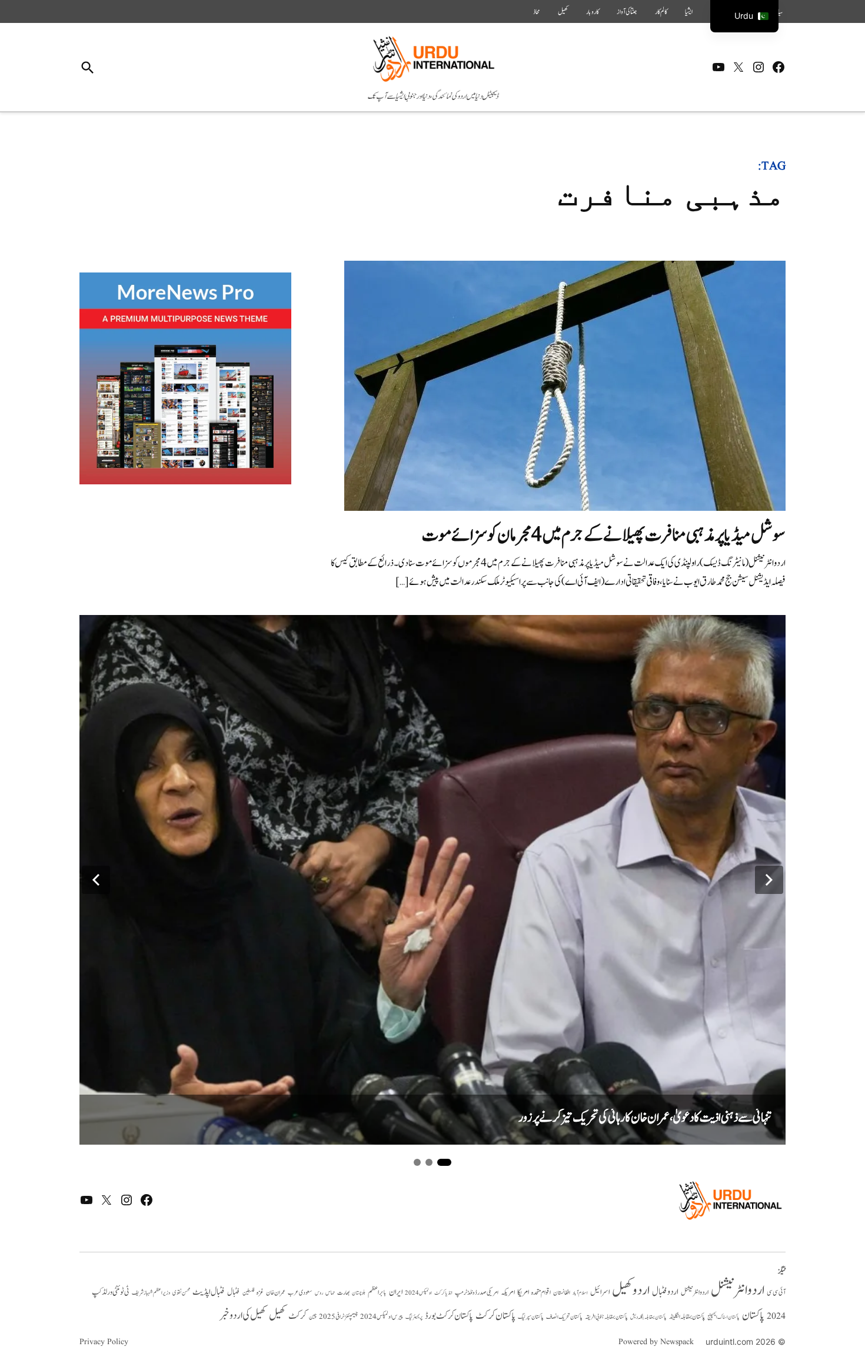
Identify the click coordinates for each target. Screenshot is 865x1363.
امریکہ (508, 1292)
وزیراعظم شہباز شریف (151, 1293)
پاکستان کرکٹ (495, 1316)
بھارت (343, 1292)
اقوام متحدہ (541, 1292)
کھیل (563, 12)
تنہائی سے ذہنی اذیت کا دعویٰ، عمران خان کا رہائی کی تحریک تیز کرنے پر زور (644, 1118)
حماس (330, 1293)
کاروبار (592, 12)
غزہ (260, 1292)
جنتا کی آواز (627, 12)
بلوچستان (358, 1293)
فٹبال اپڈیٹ (208, 1291)
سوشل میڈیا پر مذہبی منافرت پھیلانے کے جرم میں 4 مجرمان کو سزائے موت (604, 535)
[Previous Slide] (96, 880)
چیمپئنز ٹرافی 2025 (338, 1317)
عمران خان (275, 1292)
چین (313, 1317)
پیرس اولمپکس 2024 (381, 1316)
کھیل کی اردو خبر (243, 1315)
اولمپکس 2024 (418, 1293)
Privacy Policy (103, 1342)
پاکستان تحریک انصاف (564, 1317)
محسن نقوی (181, 1293)
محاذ (536, 12)
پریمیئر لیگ (413, 1317)
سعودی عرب (300, 1292)
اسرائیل (600, 1292)
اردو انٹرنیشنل (737, 1290)
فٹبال (233, 1292)
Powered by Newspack (656, 1342)
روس (319, 1293)
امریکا (523, 1292)
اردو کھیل (631, 1290)
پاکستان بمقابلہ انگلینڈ (687, 1317)
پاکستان (753, 1316)
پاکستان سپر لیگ (531, 1317)
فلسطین (248, 1293)
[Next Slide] (769, 880)
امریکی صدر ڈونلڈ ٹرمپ (476, 1293)
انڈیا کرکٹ (443, 1293)
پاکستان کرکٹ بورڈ (449, 1316)
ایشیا (689, 12)
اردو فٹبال (665, 1291)
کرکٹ (297, 1316)
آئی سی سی (776, 1292)
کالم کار (661, 12)
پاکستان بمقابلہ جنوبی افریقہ (606, 1317)
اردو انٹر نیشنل (694, 1292)
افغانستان (561, 1293)
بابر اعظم (377, 1292)
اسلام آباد (580, 1293)
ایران (395, 1292)
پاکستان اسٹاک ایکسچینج (723, 1317)
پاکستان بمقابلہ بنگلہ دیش (648, 1317)
